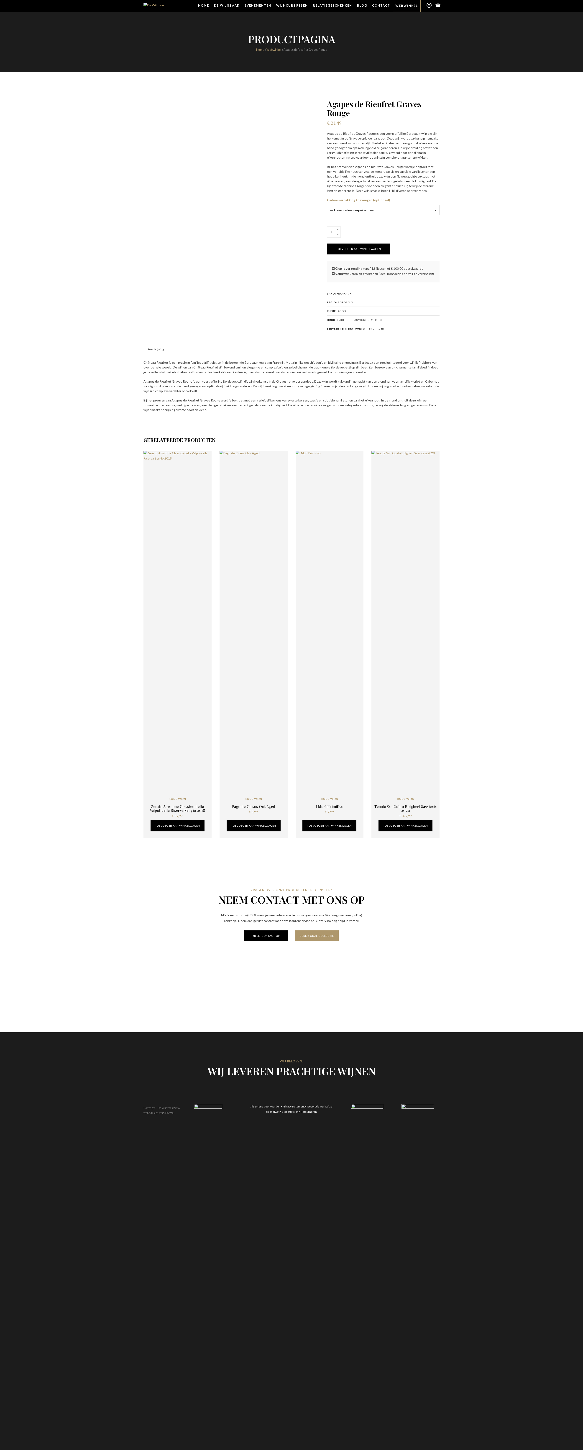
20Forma (168, 1113)
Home (260, 49)
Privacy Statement (294, 1106)
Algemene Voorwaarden (265, 1106)
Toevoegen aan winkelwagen (358, 248)
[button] (438, 5)
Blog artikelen (290, 1111)
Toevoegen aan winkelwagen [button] (177, 825)
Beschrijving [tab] (155, 349)
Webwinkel (273, 49)
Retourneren (309, 1111)
